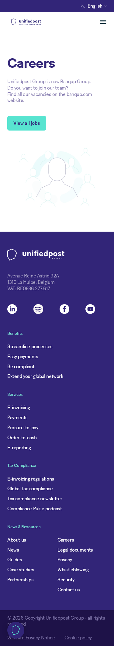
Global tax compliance (30, 488)
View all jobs (26, 123)
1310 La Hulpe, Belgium (30, 282)
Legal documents (75, 550)
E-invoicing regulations (30, 479)
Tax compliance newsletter (34, 498)
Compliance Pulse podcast (34, 508)
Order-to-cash (22, 437)
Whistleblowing (72, 569)
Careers (65, 540)
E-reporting (19, 447)
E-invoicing (18, 407)
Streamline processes (30, 346)
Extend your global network (35, 376)
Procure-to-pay (22, 427)
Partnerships (20, 579)
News (13, 550)
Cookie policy (78, 637)
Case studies (20, 569)
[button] (95, 6)
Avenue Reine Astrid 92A (33, 276)
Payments (17, 417)
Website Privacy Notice (31, 637)
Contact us (68, 589)
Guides (14, 559)
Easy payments (22, 356)
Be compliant (20, 366)
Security (65, 579)
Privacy (64, 559)
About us (16, 540)
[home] (35, 22)
